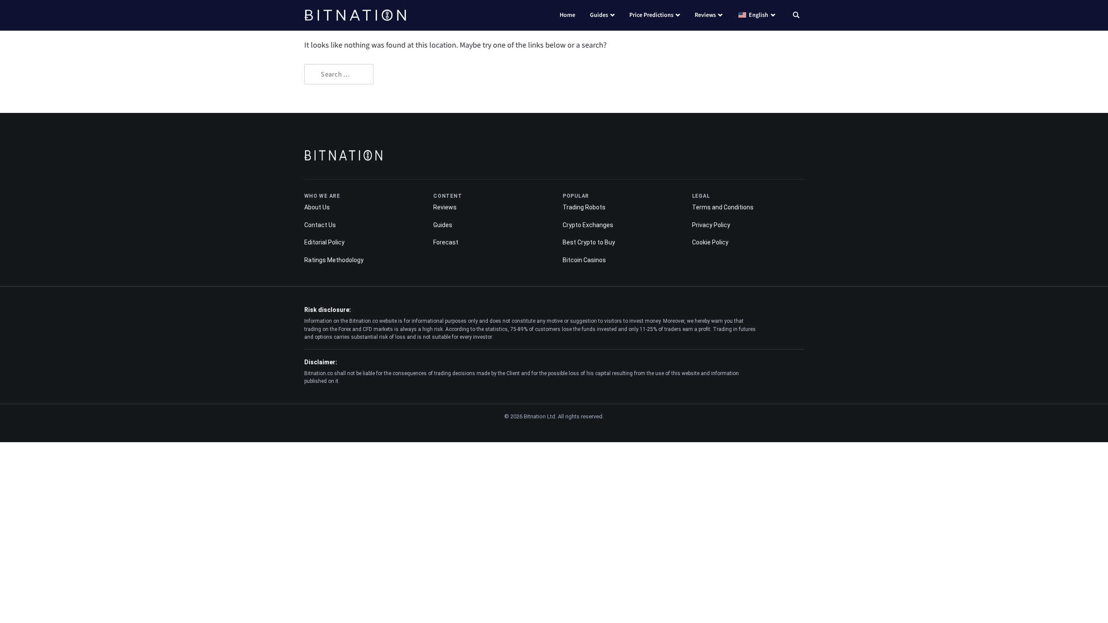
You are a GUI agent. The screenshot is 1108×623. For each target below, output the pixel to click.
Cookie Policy (710, 242)
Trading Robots (584, 207)
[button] (796, 16)
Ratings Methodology (334, 260)
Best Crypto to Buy (589, 242)
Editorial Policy (324, 242)
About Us (317, 207)
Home (567, 15)
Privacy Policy (711, 225)
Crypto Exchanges (588, 225)
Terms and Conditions (723, 207)
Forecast (445, 242)
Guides (599, 15)
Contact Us (320, 225)
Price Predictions (651, 15)
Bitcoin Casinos (584, 260)
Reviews (705, 15)
